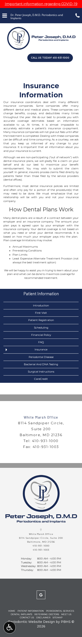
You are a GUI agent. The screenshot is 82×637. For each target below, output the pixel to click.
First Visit (41, 312)
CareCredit (41, 379)
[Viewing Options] (9, 627)
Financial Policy (41, 335)
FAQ (41, 342)
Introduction (41, 305)
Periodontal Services (60, 611)
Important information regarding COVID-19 (41, 4)
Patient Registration (41, 320)
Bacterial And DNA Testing (41, 364)
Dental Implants (21, 614)
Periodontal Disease (41, 357)
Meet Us (66, 614)
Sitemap (57, 617)
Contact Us (27, 617)
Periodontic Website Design (31, 622)
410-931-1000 (45, 441)
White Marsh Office (41, 417)
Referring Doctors (46, 614)
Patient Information (41, 293)
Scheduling (41, 327)
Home (11, 611)
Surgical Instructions (41, 371)
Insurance (41, 349)
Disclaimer (43, 617)
